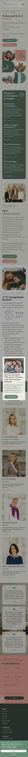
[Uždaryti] (26, 742)
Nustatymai (13, 754)
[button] (22, 360)
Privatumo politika (11, 747)
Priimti (13, 751)
